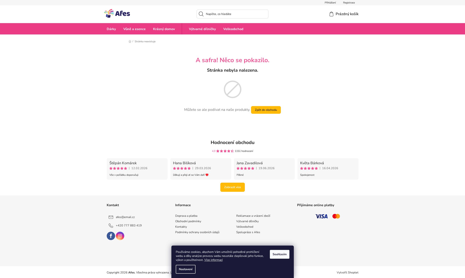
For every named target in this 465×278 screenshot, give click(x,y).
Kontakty (181, 227)
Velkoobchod (244, 227)
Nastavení (185, 269)
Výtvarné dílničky (247, 221)
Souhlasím (280, 254)
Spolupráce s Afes (248, 232)
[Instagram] (120, 236)
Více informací (213, 260)
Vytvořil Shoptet (347, 273)
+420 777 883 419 (129, 225)
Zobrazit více (232, 187)
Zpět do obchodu (266, 110)
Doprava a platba (186, 216)
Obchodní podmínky (188, 221)
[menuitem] (111, 28)
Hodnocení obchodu (233, 142)
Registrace (349, 2)
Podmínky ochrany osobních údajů (197, 232)
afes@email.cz (125, 217)
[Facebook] (111, 236)
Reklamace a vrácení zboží (253, 216)
